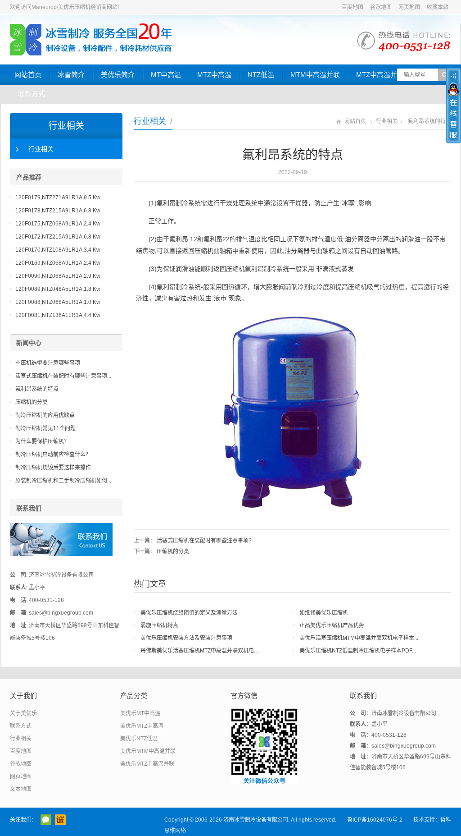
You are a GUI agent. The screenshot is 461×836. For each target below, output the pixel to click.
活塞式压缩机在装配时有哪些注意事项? (204, 540)
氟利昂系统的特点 (37, 389)
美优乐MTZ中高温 (141, 726)
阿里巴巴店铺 (60, 819)
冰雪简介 (71, 74)
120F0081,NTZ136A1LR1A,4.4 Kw (57, 315)
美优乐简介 (118, 74)
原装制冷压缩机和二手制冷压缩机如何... (63, 481)
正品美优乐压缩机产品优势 (331, 625)
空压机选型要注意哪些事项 (47, 363)
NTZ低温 (261, 74)
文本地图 (21, 789)
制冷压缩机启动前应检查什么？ (53, 454)
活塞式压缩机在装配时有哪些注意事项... (63, 376)
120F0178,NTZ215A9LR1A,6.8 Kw (57, 210)
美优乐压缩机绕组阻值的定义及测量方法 (189, 613)
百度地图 (352, 7)
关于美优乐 (23, 713)
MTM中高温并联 (315, 74)
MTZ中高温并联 (380, 74)
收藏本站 (437, 7)
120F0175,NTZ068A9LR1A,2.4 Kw (57, 223)
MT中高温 (166, 74)
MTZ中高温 (214, 74)
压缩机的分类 (173, 551)
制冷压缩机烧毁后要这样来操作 (53, 467)
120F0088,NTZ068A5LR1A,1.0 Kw (57, 302)
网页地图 (409, 7)
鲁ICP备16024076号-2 (374, 820)
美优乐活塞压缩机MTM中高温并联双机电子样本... (358, 638)
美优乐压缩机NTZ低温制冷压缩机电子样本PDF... (357, 651)
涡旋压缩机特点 (159, 625)
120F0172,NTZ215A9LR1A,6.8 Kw (57, 237)
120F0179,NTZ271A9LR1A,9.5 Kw (57, 197)
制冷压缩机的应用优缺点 (45, 415)
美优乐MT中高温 (140, 713)
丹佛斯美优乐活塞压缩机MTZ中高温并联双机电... (199, 651)
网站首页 (27, 74)
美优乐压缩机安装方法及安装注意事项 (186, 638)
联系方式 (31, 93)
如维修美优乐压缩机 (323, 613)
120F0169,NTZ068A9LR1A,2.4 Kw (57, 263)
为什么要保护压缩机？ (42, 441)
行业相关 (150, 121)
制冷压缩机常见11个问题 (45, 428)
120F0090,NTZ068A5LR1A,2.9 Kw (57, 276)
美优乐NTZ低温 (139, 738)
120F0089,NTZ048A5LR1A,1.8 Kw (57, 289)
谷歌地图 (381, 7)
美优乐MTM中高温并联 (148, 751)
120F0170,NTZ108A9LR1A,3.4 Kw (57, 250)
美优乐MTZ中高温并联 (147, 764)
